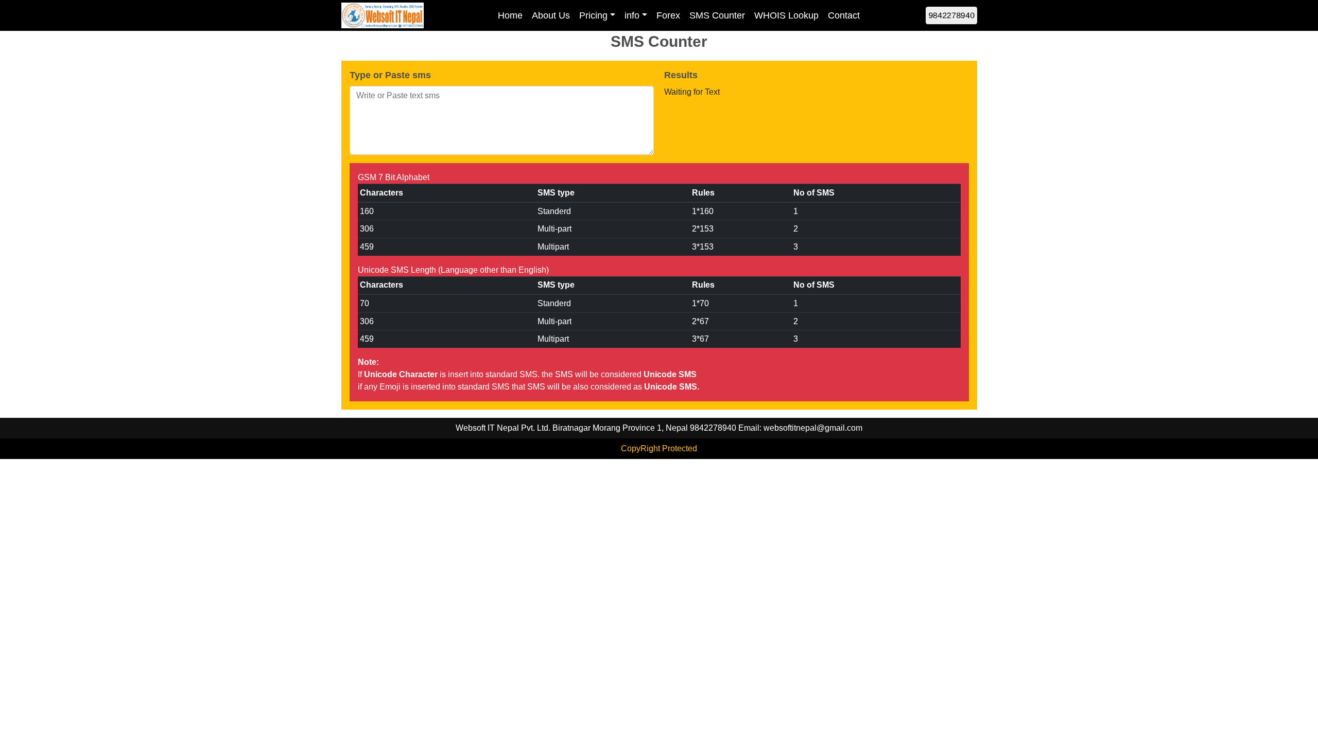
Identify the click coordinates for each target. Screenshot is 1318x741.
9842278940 (951, 15)
